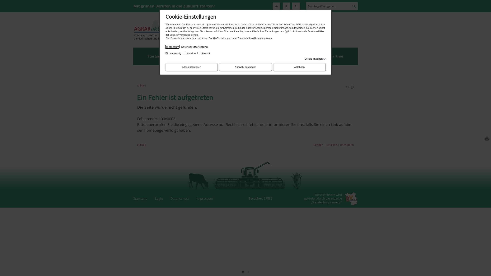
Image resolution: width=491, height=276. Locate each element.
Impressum (172, 46)
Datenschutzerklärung (194, 46)
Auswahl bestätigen (245, 67)
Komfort (191, 53)
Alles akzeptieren (191, 67)
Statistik (205, 53)
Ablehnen (299, 67)
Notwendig (175, 53)
